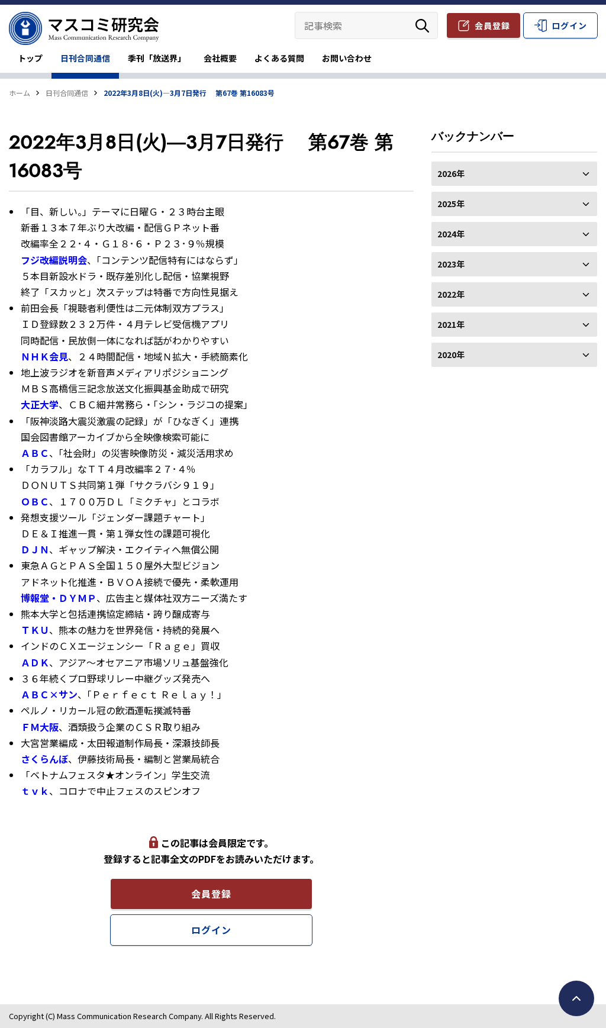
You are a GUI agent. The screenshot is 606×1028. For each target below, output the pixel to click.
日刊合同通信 (85, 58)
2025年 (451, 204)
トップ (30, 58)
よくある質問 (279, 58)
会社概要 (220, 58)
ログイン (569, 25)
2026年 (451, 173)
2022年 (451, 294)
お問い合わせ (347, 58)
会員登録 (492, 25)
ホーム (19, 93)
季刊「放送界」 (157, 58)
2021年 (451, 324)
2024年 (451, 234)
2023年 (451, 264)
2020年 (451, 354)
